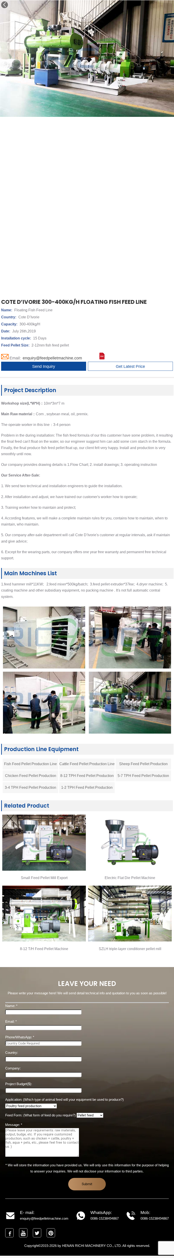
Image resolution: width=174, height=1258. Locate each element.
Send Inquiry (43, 366)
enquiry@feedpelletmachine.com (52, 358)
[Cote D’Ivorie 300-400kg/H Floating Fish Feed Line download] (102, 358)
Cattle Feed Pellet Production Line (87, 764)
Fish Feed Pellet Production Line (30, 764)
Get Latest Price (130, 366)
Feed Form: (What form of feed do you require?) (41, 1115)
